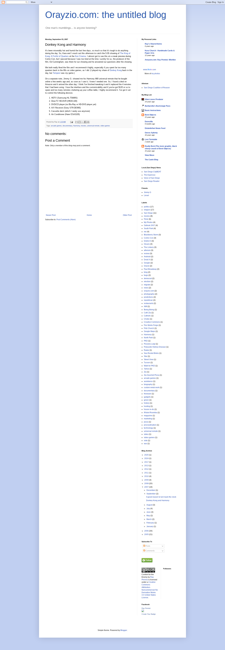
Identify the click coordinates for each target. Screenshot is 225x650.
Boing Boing (149, 310)
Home (89, 215)
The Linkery (149, 247)
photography (149, 294)
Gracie (146, 266)
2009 (146, 480)
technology (148, 428)
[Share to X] (82, 122)
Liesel (146, 195)
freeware (147, 394)
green (146, 400)
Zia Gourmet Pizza (151, 375)
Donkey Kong (116, 70)
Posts (147, 546)
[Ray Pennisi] (143, 611)
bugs (146, 275)
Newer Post (51, 215)
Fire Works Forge (151, 325)
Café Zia (147, 313)
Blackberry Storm (151, 235)
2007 (146, 487)
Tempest (56, 73)
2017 (146, 462)
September (151, 494)
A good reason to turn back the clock (161, 497)
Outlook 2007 (149, 225)
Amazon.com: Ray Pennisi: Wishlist (160, 60)
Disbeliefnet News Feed (155, 128)
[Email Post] (71, 122)
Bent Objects (150, 115)
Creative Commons (152, 322)
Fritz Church (149, 328)
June (148, 512)
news (146, 288)
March (149, 519)
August (149, 505)
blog (146, 272)
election (147, 281)
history (146, 403)
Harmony (76, 126)
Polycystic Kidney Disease (155, 347)
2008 (146, 483)
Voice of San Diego (152, 178)
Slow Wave (149, 155)
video (146, 434)
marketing (148, 419)
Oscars (147, 244)
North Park (148, 338)
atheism (147, 250)
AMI (145, 306)
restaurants (148, 303)
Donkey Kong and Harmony (157, 500)
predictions (148, 297)
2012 (146, 469)
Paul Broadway (150, 269)
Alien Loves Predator (154, 99)
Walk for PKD (149, 366)
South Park (148, 228)
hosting (147, 406)
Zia (145, 372)
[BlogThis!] (79, 122)
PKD (146, 341)
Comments (150, 551)
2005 (146, 534)
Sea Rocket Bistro (151, 353)
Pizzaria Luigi (149, 344)
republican (148, 300)
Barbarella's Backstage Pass (157, 106)
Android (147, 257)
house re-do (149, 409)
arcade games (56, 126)
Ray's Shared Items (153, 44)
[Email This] (76, 122)
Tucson (147, 362)
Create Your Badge (149, 614)
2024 (146, 458)
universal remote (93, 126)
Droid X (147, 260)
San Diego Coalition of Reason (157, 88)
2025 (146, 455)
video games (105, 126)
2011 (146, 473)
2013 (146, 466)
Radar (146, 350)
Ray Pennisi (146, 608)
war (145, 444)
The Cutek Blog (151, 160)
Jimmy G (147, 192)
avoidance (148, 381)
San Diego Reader (151, 181)
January (150, 526)
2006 (146, 531)
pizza (146, 422)
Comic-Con (148, 238)
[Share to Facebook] (85, 122)
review (146, 253)
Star (145, 356)
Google (147, 263)
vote (145, 440)
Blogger (123, 630)
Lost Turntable (151, 139)
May (148, 516)
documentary (67, 126)
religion (147, 210)
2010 (146, 476)
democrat (148, 278)
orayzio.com (149, 291)
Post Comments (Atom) (66, 220)
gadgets (147, 397)
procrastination (150, 425)
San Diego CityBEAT (152, 172)
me (145, 232)
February (150, 523)
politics (147, 207)
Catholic (147, 316)
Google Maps (149, 331)
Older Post (127, 215)
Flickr (146, 219)
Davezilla (149, 121)
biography (148, 384)
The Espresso (149, 175)
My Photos (148, 222)
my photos (155, 73)
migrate (147, 285)
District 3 (147, 241)
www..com (149, 70)
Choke (146, 319)
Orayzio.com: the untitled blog (105, 15)
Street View (148, 359)
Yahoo (146, 369)
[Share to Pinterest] (88, 122)
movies (83, 126)
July (148, 508)
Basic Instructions (153, 110)
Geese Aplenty (151, 133)
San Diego (148, 213)
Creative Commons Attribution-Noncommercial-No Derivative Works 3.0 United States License (150, 590)
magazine (148, 416)
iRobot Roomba (150, 412)
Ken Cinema (80, 56)
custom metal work (151, 387)
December (151, 490)
